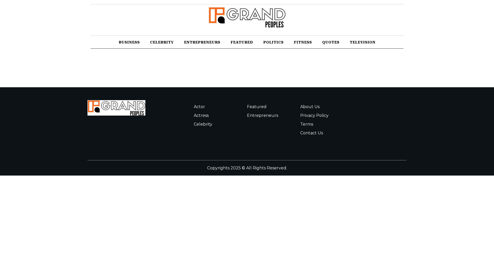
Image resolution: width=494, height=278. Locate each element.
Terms (306, 124)
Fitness (303, 42)
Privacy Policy (314, 115)
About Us (310, 106)
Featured (242, 42)
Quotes (330, 42)
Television (362, 42)
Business (129, 42)
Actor (199, 106)
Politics (273, 42)
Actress (201, 115)
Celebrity (162, 42)
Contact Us (311, 133)
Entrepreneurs (202, 42)
